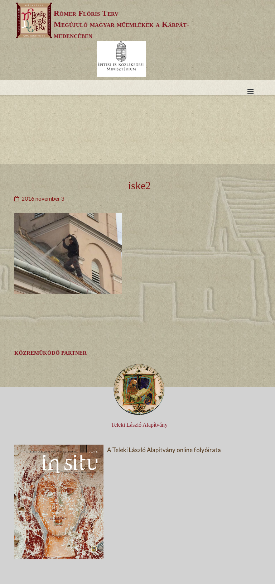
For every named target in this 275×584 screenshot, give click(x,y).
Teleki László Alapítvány (139, 425)
